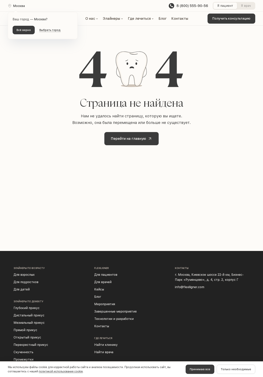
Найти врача (103, 352)
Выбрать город (50, 30)
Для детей (22, 289)
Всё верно (23, 30)
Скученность (23, 352)
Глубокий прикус (27, 308)
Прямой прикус (25, 330)
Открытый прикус (27, 337)
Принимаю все (200, 369)
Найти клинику (106, 345)
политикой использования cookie (61, 371)
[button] (91, 18)
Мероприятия (104, 304)
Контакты (179, 18)
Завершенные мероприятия (115, 311)
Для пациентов (105, 275)
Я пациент (225, 6)
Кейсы (99, 289)
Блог (162, 18)
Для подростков (26, 282)
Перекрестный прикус (31, 345)
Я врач (246, 6)
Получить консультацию (231, 18)
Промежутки (23, 359)
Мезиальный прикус (29, 323)
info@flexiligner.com (189, 287)
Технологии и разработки (114, 319)
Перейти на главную (128, 139)
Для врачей (103, 282)
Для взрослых (24, 275)
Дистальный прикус (29, 315)
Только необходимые (236, 369)
